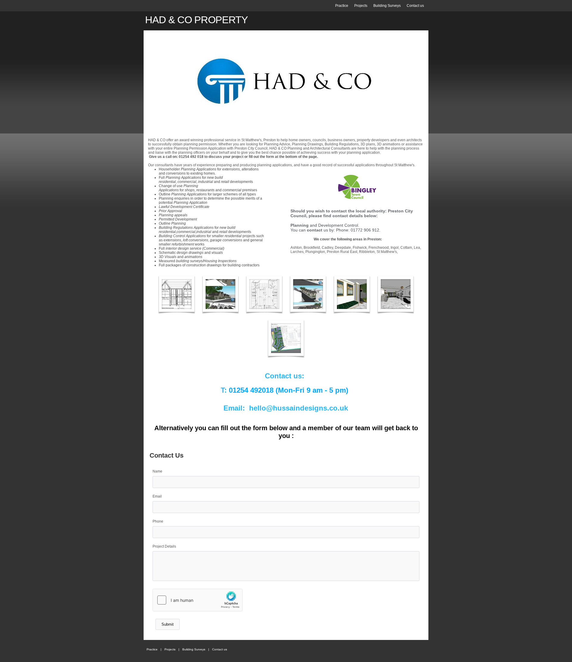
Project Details (164, 546)
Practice (341, 6)
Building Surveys (387, 6)
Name (157, 471)
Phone (158, 521)
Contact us (415, 6)
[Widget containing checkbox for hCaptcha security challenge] (198, 600)
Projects (360, 6)
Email (157, 496)
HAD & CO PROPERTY (196, 19)
